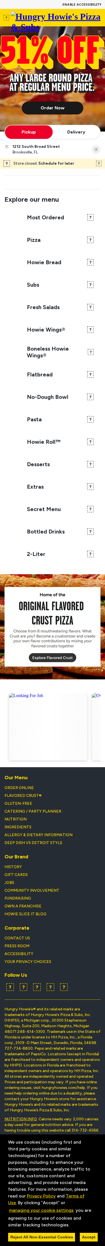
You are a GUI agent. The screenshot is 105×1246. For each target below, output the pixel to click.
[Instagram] (50, 987)
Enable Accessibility (82, 4)
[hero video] (52, 79)
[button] (71, 1225)
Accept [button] (88, 1237)
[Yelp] (37, 987)
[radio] (29, 132)
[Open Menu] (6, 17)
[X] (23, 987)
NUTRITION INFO (20, 1119)
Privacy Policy (41, 1196)
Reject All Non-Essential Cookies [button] (41, 1237)
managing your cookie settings (41, 1210)
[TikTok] (63, 987)
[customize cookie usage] (74, 1226)
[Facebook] (10, 987)
